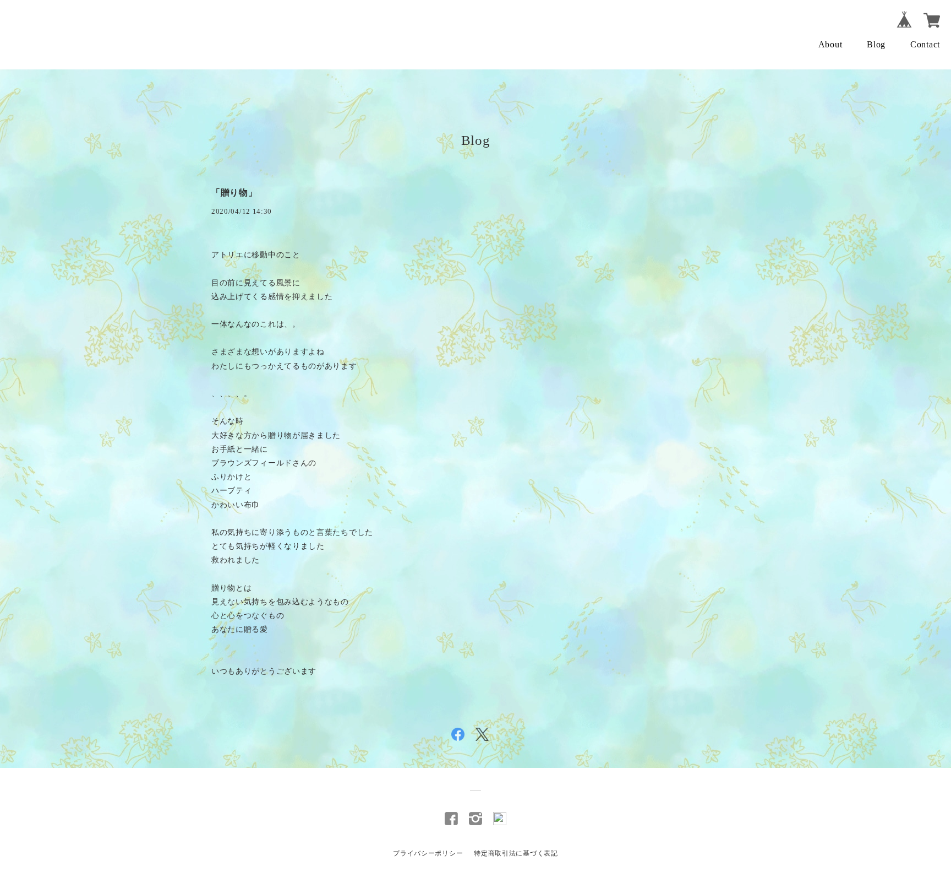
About (830, 44)
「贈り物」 (234, 192)
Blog (876, 44)
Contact (925, 44)
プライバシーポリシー (428, 853)
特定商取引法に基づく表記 (516, 853)
